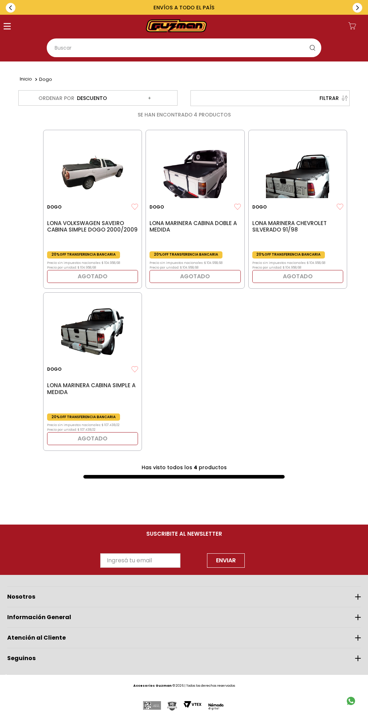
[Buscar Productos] (314, 47)
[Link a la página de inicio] (25, 79)
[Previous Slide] (10, 8)
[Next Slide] (357, 8)
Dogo (45, 79)
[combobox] (184, 48)
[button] (7, 27)
